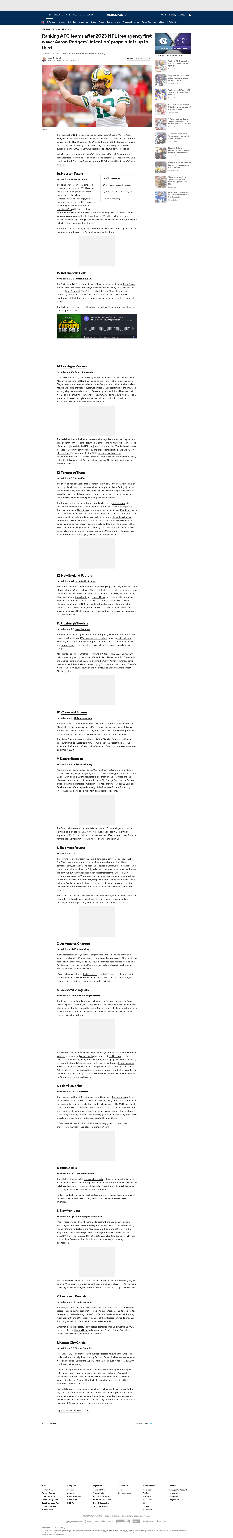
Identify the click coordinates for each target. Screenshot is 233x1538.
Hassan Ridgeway (105, 212)
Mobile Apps (47, 1509)
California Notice (100, 1504)
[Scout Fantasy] (148, 1521)
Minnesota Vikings (65, 727)
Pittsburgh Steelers (74, 623)
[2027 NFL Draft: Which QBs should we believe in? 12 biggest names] (160, 109)
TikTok (146, 1493)
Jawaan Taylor (79, 1004)
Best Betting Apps (50, 1500)
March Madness (49, 1506)
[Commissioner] (123, 1520)
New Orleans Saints (81, 142)
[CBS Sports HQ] (112, 1516)
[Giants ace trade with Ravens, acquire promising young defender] (160, 138)
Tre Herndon (115, 1056)
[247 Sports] (74, 1521)
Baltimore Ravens (110, 787)
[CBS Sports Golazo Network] (136, 1516)
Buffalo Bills (68, 1168)
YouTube (147, 1490)
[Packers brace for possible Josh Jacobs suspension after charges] (160, 167)
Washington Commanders (94, 638)
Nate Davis (82, 510)
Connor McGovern (84, 1173)
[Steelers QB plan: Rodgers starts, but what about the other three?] (160, 153)
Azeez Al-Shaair (100, 520)
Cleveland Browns (74, 712)
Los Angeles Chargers (74, 943)
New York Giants (94, 442)
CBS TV (70, 1503)
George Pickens (68, 661)
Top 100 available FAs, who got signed (117, 192)
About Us (71, 1490)
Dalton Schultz (81, 179)
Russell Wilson (64, 790)
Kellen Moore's (90, 974)
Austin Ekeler (86, 965)
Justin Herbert (64, 954)
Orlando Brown (99, 142)
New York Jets (110, 138)
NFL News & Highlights (62, 29)
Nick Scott (89, 1326)
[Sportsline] (91, 1521)
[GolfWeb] (162, 1521)
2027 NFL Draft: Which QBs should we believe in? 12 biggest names (179, 106)
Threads (146, 1506)
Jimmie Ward (69, 212)
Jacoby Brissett (118, 886)
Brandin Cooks (92, 219)
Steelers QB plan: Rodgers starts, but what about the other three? (179, 150)
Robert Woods (126, 212)
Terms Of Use (99, 1490)
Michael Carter (69, 1239)
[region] (173, 43)
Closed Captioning (101, 1501)
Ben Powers (62, 787)
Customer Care (124, 1493)
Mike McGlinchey (83, 764)
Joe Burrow (73, 1311)
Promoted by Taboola (142, 1423)
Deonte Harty (111, 1182)
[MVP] (136, 1520)
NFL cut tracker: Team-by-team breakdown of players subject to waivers (179, 121)
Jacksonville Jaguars (122, 520)
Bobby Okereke (117, 287)
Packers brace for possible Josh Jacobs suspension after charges (179, 164)
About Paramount (75, 1496)
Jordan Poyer (100, 1186)
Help (120, 1490)
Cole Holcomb (124, 638)
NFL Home (46, 29)
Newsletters (174, 1493)
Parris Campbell (72, 291)
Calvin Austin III (110, 661)
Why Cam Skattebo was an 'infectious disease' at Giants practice (178, 194)
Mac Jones (73, 600)
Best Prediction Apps (51, 1503)
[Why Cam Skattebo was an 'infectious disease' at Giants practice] (160, 197)
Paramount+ (72, 1500)
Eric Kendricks (81, 949)
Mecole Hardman (80, 1399)
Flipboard (147, 1509)
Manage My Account (178, 1490)
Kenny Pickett (68, 645)
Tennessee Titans (73, 472)
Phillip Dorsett (76, 387)
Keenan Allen (89, 977)
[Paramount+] (107, 1521)
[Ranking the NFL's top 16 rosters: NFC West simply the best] (160, 95)
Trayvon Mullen (75, 865)
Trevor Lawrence (126, 1063)
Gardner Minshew (81, 287)
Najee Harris (113, 657)
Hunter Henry (98, 597)
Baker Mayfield (99, 886)
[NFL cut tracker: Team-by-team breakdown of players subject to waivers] (160, 124)
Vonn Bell (96, 1314)
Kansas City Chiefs (126, 142)
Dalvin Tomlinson (83, 718)
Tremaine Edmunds (93, 1179)
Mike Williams (106, 977)
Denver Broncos (71, 759)
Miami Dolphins (71, 513)
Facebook (147, 1500)
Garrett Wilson (64, 1236)
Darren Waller (72, 442)
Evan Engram (99, 1059)
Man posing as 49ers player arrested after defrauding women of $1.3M (177, 180)
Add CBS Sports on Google (140, 58)
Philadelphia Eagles (121, 517)
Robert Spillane (115, 449)
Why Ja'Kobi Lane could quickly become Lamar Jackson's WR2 (178, 77)
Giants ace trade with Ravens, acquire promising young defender (179, 135)
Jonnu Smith (81, 597)
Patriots (120, 377)
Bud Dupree (101, 506)
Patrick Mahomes (67, 1011)
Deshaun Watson (76, 739)
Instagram (147, 1496)
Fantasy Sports (48, 1493)
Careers (70, 1493)
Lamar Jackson (115, 865)
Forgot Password (176, 1500)
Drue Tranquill (93, 1396)
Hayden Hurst (81, 1330)
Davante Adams (80, 394)
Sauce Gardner (100, 1229)
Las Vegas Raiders (74, 366)
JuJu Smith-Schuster (85, 581)
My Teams (173, 1496)
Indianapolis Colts (73, 273)
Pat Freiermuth (127, 657)
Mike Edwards (64, 1399)
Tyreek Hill (69, 1107)
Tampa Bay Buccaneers (115, 1396)
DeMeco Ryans (64, 198)
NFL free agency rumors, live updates (117, 185)
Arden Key (79, 478)
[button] (180, 22)
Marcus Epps (63, 453)
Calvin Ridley (82, 995)
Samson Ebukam (83, 278)
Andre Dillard (69, 520)
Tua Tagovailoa (119, 1097)
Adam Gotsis (86, 1056)
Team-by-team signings (112, 199)
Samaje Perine (76, 838)
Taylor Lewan (118, 503)
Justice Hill (117, 862)
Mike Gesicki (109, 593)
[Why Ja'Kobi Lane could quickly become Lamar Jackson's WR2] (160, 80)
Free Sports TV (48, 1496)
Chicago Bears (101, 145)
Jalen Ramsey (81, 1091)
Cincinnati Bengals (77, 145)
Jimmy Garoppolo (84, 372)
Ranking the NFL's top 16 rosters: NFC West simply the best (179, 92)
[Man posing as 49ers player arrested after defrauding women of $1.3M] (160, 182)
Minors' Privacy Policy (102, 1496)
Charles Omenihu (83, 1348)
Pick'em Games (48, 1490)
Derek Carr (131, 138)
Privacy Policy (99, 1493)
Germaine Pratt (125, 1326)
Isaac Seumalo (82, 629)
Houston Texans (72, 173)
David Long (125, 510)
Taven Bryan (129, 284)
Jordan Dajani (55, 58)
